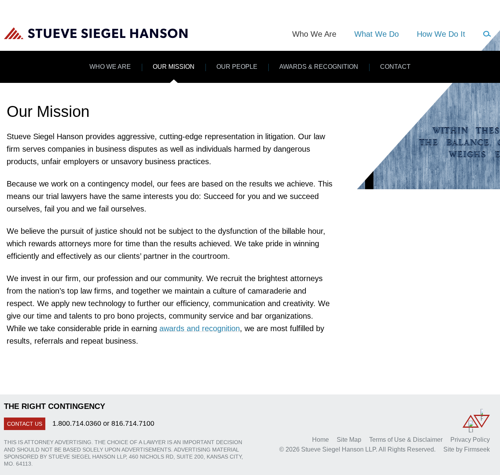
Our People (236, 67)
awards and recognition (199, 328)
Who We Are (110, 67)
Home (320, 439)
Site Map (349, 439)
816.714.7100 (132, 423)
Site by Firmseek (466, 449)
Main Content (221, 10)
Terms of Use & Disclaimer (406, 439)
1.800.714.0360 (76, 423)
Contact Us (24, 424)
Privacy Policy (470, 439)
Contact (395, 67)
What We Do (376, 34)
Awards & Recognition (318, 67)
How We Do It (441, 34)
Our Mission (174, 67)
